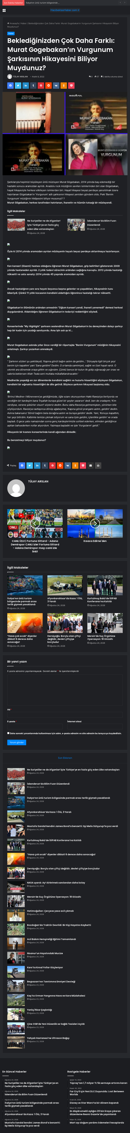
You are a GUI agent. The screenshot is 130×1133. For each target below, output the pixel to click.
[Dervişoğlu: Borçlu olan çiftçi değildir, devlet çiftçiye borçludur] (65, 623)
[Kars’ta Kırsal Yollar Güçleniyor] (16, 972)
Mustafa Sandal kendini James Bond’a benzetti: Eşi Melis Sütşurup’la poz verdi (72, 826)
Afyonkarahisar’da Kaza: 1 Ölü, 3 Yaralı (65, 600)
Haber (24, 23)
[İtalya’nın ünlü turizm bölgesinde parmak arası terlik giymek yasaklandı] (25, 585)
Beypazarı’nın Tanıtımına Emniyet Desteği (51, 981)
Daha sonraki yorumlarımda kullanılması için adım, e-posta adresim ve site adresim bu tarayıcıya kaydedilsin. (66, 733)
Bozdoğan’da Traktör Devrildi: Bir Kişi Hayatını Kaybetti (59, 925)
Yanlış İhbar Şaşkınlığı (39, 1009)
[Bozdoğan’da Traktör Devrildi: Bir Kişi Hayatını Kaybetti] (16, 929)
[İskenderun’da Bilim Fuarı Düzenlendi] (76, 225)
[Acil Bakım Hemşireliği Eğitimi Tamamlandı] (16, 944)
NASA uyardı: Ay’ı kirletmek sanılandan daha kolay (56, 882)
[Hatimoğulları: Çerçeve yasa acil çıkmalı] (16, 915)
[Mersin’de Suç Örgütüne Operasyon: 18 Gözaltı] (105, 623)
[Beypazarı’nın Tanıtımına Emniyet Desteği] (16, 986)
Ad (9, 709)
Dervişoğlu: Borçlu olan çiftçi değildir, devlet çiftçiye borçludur (64, 639)
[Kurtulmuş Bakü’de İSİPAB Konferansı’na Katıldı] (105, 585)
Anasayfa (14, 23)
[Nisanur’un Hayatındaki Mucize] (16, 958)
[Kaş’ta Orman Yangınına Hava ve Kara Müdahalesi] (16, 1000)
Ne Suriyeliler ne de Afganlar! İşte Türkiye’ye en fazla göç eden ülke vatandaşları (43, 225)
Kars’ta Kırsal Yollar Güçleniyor (45, 967)
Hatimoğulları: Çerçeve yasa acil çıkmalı (50, 911)
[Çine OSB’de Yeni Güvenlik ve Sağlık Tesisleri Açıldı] (16, 1028)
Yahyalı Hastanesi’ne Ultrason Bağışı (48, 1038)
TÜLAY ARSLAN (20, 76)
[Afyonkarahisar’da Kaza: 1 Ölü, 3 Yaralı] (65, 585)
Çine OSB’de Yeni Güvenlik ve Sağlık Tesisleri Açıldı (56, 1024)
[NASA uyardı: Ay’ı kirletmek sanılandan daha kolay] (16, 887)
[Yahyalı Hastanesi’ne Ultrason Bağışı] (16, 1042)
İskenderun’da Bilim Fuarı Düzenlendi (48, 783)
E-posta (12, 721)
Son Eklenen (65, 757)
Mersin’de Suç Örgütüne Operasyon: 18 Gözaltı (101, 637)
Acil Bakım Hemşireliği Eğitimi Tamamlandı (51, 939)
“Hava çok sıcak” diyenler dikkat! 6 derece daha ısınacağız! (22, 639)
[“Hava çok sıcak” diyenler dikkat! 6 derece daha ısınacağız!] (25, 623)
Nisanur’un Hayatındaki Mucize (45, 953)
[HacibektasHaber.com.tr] (65, 10)
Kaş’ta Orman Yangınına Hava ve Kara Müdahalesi (56, 995)
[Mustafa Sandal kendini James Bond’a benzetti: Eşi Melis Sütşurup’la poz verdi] (16, 830)
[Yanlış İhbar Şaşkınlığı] (16, 1014)
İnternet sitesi (74, 721)
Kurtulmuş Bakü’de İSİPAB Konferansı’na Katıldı (102, 600)
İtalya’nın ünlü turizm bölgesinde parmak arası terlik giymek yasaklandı (60, 2)
